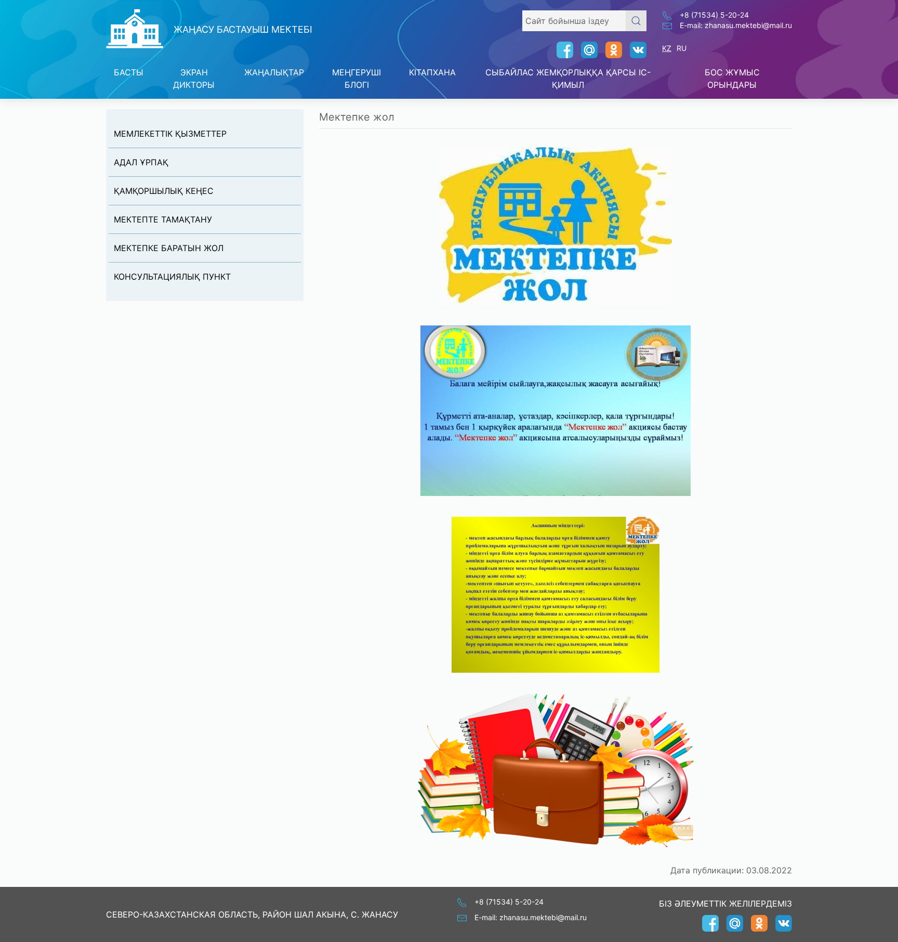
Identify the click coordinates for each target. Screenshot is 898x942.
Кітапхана (432, 72)
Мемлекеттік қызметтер (170, 133)
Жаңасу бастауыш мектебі (243, 29)
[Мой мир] (585, 50)
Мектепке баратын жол (168, 248)
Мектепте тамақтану (163, 219)
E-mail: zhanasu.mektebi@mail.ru (736, 25)
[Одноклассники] (610, 50)
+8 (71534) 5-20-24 (714, 14)
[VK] (634, 50)
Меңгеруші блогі (356, 78)
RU (681, 48)
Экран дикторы (194, 78)
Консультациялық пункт (172, 276)
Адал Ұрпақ (141, 162)
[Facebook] (561, 50)
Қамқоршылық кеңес (164, 191)
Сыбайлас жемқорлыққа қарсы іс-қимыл (568, 78)
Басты (128, 72)
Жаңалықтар (274, 72)
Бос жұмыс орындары (732, 78)
